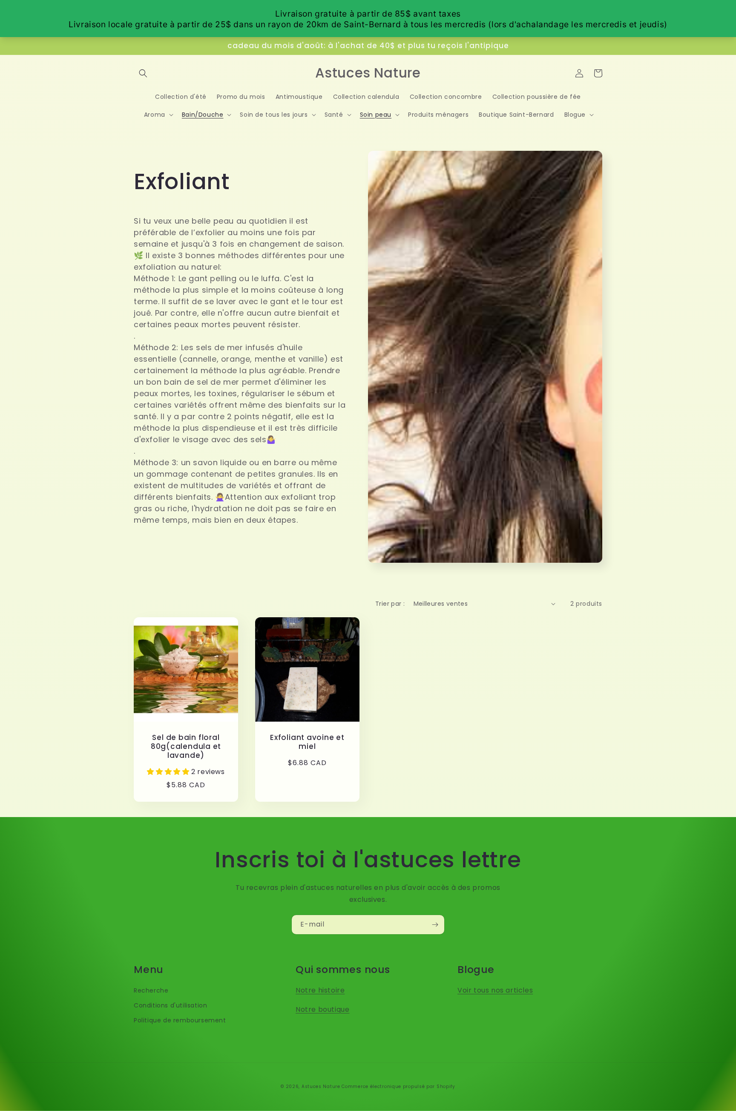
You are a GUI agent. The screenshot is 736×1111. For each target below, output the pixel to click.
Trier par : (390, 603)
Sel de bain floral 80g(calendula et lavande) (186, 746)
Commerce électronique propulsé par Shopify (398, 1086)
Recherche (151, 990)
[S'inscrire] (435, 925)
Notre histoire (320, 990)
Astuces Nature (321, 1086)
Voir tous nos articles (495, 990)
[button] (143, 73)
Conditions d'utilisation (170, 1005)
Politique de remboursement (180, 1020)
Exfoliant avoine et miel (307, 742)
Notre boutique (322, 1009)
